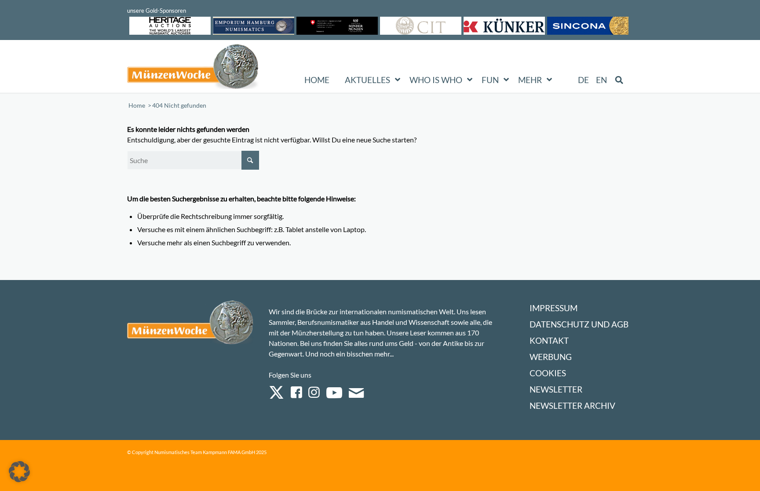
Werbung (551, 357)
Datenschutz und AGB (579, 324)
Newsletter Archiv (572, 405)
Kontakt (549, 340)
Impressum (553, 308)
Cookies (548, 373)
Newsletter (556, 389)
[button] (19, 471)
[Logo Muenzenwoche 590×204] (193, 68)
